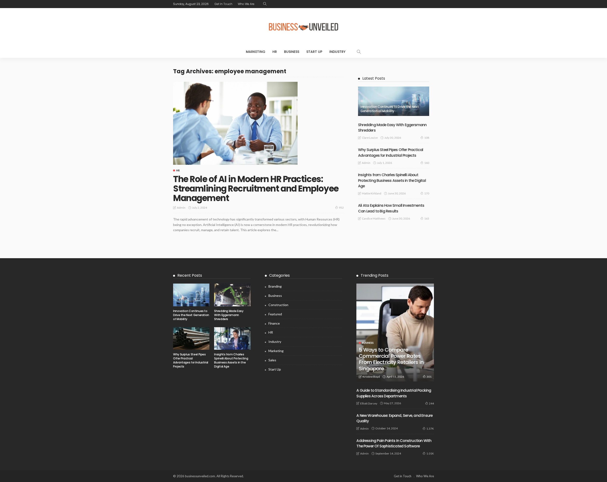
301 (429, 376)
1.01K (430, 453)
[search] (265, 4)
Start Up (314, 51)
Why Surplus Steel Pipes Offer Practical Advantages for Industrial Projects (190, 360)
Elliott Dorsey (368, 403)
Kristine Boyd (371, 376)
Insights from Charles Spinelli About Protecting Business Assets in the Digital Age (392, 180)
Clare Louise (370, 137)
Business (291, 51)
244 (431, 403)
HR (274, 51)
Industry (337, 51)
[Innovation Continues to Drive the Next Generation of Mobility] (393, 101)
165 (426, 218)
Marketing (255, 51)
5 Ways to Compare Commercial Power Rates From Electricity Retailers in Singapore (391, 359)
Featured (275, 314)
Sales (272, 360)
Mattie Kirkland (371, 193)
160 (426, 163)
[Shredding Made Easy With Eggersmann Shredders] (232, 295)
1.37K (430, 428)
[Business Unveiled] (303, 26)
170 (426, 193)
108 (426, 137)
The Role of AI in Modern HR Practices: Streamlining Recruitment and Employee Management (256, 188)
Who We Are (246, 4)
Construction (278, 305)
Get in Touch (223, 4)
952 (341, 207)
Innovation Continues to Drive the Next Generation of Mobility (389, 109)
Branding (275, 286)
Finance (274, 323)
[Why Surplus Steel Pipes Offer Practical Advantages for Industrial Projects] (191, 338)
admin (181, 207)
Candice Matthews (374, 218)
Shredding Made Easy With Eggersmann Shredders (228, 315)
